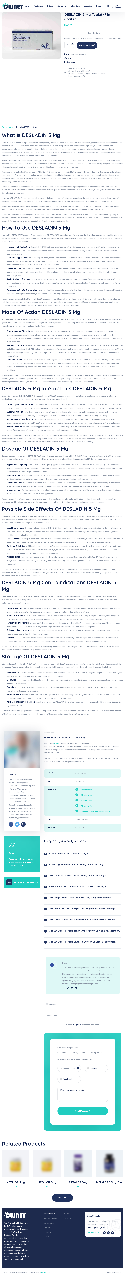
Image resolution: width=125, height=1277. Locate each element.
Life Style (47, 1228)
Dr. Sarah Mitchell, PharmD (79, 71)
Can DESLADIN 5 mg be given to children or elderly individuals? (82, 941)
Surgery (46, 1237)
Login (98, 6)
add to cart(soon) (87, 45)
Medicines (38, 6)
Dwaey (12, 774)
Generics (61, 6)
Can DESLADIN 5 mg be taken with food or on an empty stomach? (84, 930)
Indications (75, 6)
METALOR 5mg (15, 1182)
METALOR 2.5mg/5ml (109, 1182)
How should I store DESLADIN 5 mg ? (68, 853)
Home (26, 6)
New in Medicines (50, 1219)
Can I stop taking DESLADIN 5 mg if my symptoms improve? (81, 897)
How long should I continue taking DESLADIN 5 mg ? (77, 864)
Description (7, 127)
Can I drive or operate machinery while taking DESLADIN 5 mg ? (83, 919)
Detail (35, 127)
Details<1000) (22, 127)
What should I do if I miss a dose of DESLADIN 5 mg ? (77, 886)
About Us (67, 1219)
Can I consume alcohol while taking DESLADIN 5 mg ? (77, 875)
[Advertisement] (62, 97)
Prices (50, 6)
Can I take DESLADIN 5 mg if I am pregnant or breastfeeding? (82, 908)
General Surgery (49, 1223)
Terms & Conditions (113, 1272)
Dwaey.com (45, 1272)
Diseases (47, 1232)
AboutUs (88, 6)
